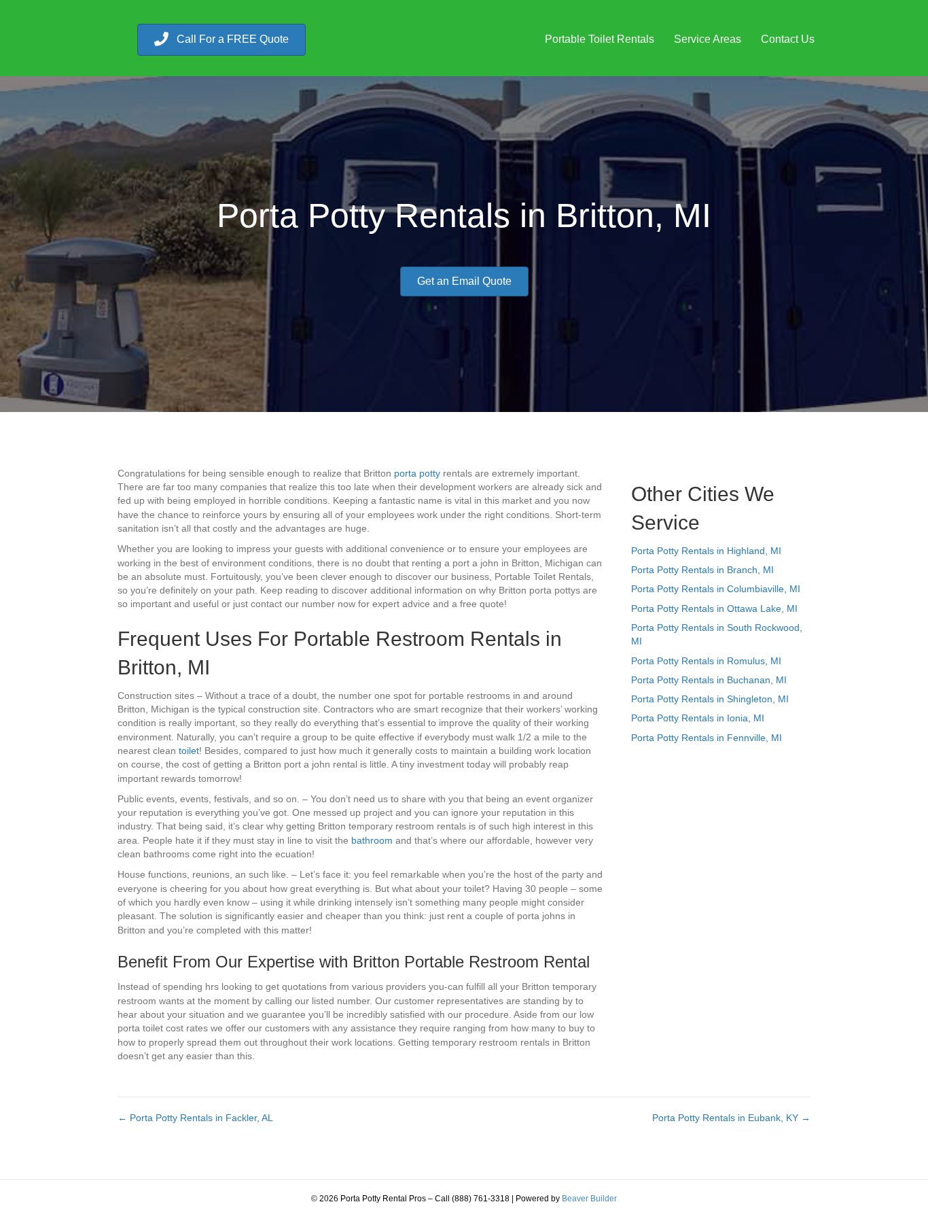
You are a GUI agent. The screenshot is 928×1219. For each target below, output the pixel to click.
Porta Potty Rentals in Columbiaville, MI (715, 588)
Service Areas (707, 39)
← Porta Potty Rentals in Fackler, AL (195, 1117)
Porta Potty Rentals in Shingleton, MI (710, 698)
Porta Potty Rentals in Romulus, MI (706, 660)
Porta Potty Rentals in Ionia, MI (697, 717)
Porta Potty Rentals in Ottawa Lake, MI (714, 608)
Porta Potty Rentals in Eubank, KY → (731, 1117)
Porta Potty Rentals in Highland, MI (706, 550)
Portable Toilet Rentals (599, 39)
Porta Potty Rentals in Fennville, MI (706, 737)
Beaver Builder (589, 1198)
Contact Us (788, 39)
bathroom (372, 840)
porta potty (417, 473)
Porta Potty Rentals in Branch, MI (702, 569)
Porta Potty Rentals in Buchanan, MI (709, 679)
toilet (189, 750)
